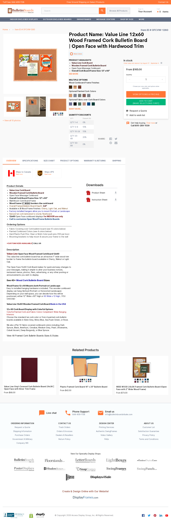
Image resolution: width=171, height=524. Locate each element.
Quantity (129, 74)
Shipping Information (22, 431)
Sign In (140, 9)
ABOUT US (148, 423)
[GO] (102, 11)
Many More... (75, 109)
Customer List (149, 427)
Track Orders (64, 427)
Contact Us (163, 2)
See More (73, 74)
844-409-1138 (18, 2)
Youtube (166, 515)
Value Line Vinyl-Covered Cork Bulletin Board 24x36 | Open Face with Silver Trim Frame (29, 387)
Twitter (149, 515)
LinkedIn (160, 515)
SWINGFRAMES (84, 19)
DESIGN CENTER (106, 423)
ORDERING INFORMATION (22, 423)
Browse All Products (118, 11)
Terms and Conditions (148, 439)
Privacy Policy (148, 435)
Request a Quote (22, 427)
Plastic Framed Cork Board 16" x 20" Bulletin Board (83, 387)
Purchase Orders (22, 435)
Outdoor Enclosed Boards (57, 19)
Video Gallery (107, 435)
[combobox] (73, 11)
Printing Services (106, 427)
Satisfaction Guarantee (148, 431)
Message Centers (105, 19)
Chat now (150, 123)
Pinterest (155, 515)
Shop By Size (126, 19)
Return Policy (64, 439)
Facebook (143, 515)
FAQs (106, 439)
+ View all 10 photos (12, 120)
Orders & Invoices (64, 431)
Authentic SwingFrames (106, 431)
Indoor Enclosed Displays (24, 19)
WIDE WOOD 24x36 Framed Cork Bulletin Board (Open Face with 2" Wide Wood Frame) (141, 388)
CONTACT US (64, 423)
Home (5, 29)
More (141, 19)
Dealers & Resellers (64, 435)
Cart (158, 9)
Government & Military (22, 439)
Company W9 (22, 443)
